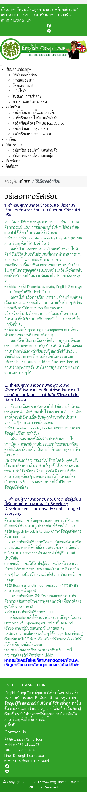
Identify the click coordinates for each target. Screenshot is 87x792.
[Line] (66, 31)
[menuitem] (18, 69)
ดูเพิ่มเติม (11, 724)
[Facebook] (66, 25)
